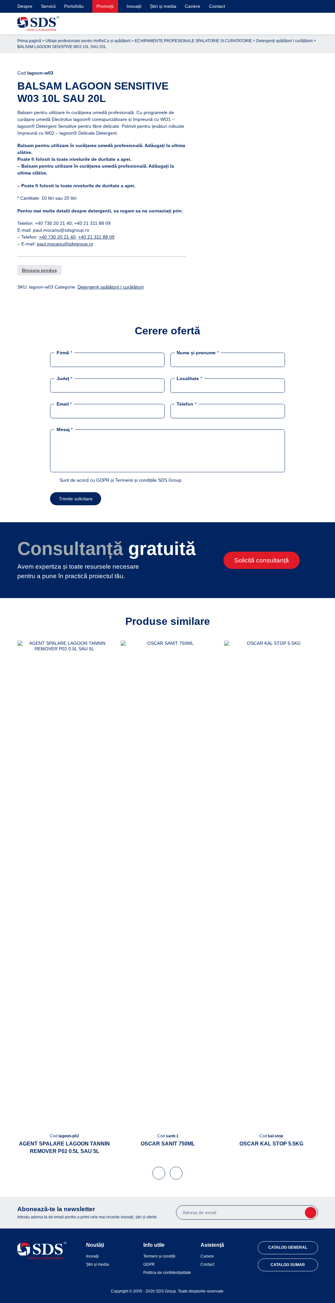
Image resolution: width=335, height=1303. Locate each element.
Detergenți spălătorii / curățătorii (284, 41)
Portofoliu (74, 6)
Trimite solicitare (76, 498)
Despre (24, 6)
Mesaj (65, 429)
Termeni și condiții (159, 1256)
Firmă (64, 352)
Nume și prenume (198, 352)
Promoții (105, 6)
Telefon (186, 403)
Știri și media (163, 6)
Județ (64, 378)
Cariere (192, 6)
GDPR (149, 1264)
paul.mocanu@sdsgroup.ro (65, 243)
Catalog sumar (288, 1264)
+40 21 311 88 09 (96, 237)
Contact (217, 6)
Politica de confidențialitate (167, 1272)
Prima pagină (29, 41)
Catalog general (287, 1247)
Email (64, 403)
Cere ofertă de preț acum (260, 200)
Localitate (189, 378)
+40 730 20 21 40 (57, 237)
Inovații (134, 6)
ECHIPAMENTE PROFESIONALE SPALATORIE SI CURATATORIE (193, 41)
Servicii (48, 6)
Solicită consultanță (261, 560)
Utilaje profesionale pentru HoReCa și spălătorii (88, 41)
